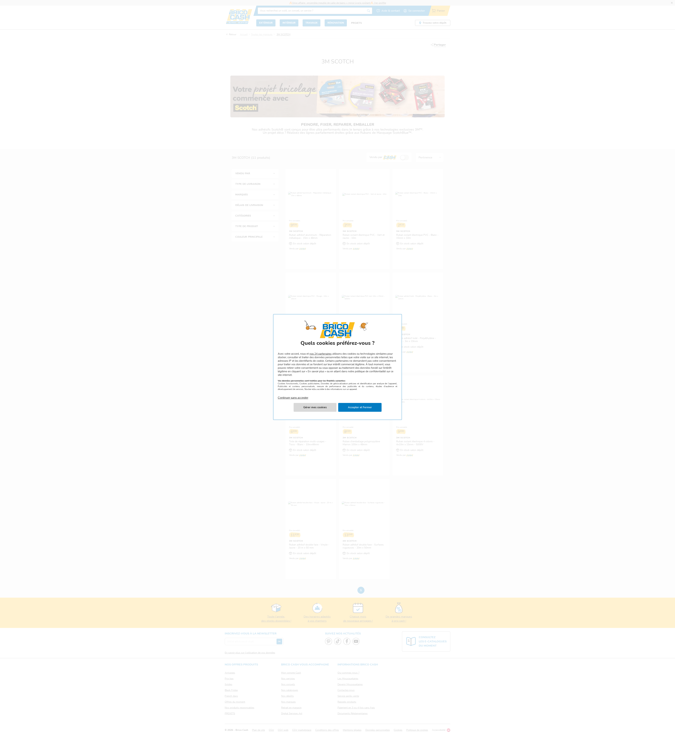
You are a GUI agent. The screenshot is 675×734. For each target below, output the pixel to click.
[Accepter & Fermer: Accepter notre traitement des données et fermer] (360, 407)
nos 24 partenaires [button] (320, 354)
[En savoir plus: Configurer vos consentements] (315, 407)
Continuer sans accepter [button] (293, 395)
